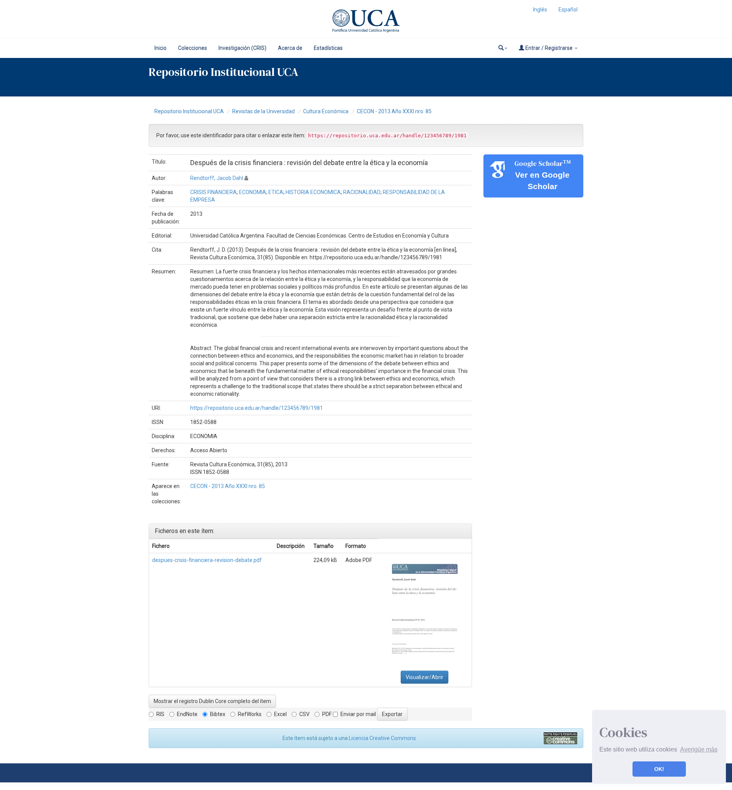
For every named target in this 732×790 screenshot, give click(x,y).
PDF (327, 714)
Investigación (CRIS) (242, 48)
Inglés (540, 9)
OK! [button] (659, 769)
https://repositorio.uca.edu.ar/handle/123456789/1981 (256, 408)
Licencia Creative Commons (382, 738)
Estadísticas (328, 48)
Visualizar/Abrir (424, 677)
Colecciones (192, 48)
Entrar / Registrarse (549, 48)
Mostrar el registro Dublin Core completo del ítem (212, 701)
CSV (304, 714)
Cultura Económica (325, 111)
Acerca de (290, 48)
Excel (280, 714)
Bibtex (217, 714)
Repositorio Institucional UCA (189, 111)
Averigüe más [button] (699, 749)
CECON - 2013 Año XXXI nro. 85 (394, 111)
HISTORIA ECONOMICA (313, 192)
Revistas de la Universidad (263, 111)
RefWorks (250, 714)
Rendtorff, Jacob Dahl (216, 178)
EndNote (187, 714)
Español (568, 9)
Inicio (160, 48)
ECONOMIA (252, 192)
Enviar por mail (358, 714)
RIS (160, 714)
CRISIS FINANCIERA (213, 192)
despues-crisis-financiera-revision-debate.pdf (207, 560)
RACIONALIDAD (361, 192)
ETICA (275, 192)
